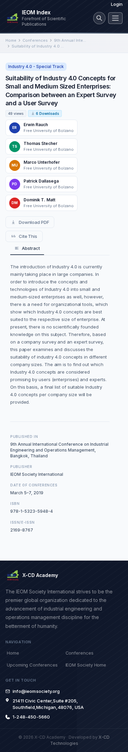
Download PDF (34, 222)
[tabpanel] (60, 334)
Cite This (28, 236)
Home (10, 40)
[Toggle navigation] (115, 18)
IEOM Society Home (86, 665)
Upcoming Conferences (32, 665)
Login (117, 4)
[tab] (27, 248)
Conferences (35, 40)
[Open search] (99, 18)
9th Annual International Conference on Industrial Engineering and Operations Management (70, 40)
